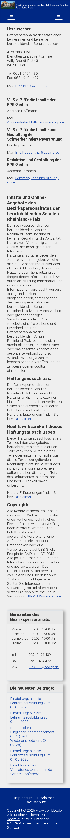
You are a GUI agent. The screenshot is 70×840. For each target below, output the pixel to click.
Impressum (23, 798)
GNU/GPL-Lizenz (20, 823)
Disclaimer (23, 419)
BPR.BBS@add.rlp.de (31, 86)
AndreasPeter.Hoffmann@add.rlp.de (35, 122)
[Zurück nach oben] (63, 833)
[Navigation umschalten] (11, 17)
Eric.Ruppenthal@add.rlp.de (37, 152)
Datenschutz (36, 802)
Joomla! (13, 819)
